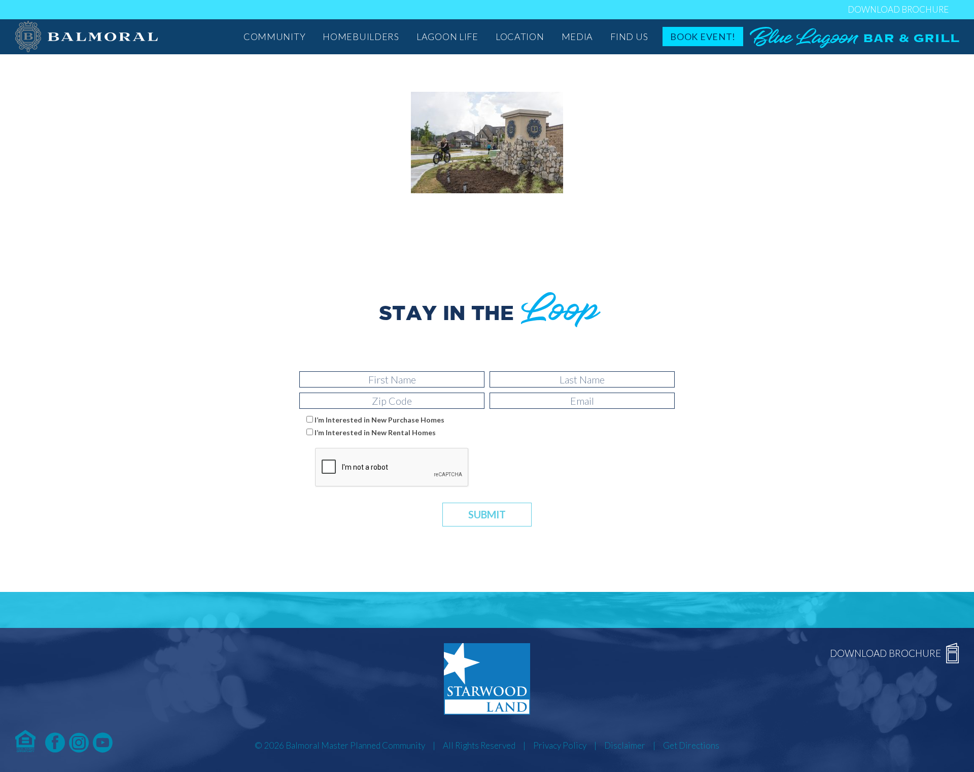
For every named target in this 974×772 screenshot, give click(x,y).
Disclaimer (624, 745)
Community (274, 36)
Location (520, 36)
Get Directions (691, 745)
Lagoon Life (447, 36)
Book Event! (703, 36)
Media (578, 36)
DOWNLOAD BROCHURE (898, 9)
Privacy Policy (559, 745)
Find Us (629, 36)
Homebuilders (361, 36)
